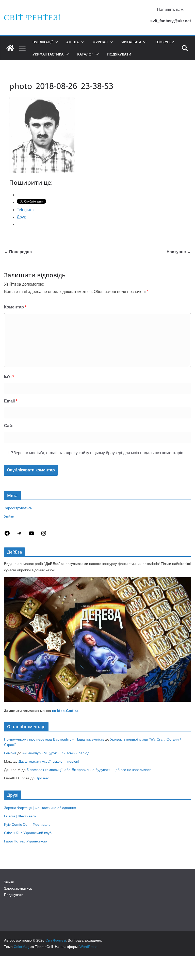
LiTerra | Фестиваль (20, 816)
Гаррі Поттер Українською (25, 841)
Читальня (131, 42)
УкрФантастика (47, 54)
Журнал (100, 42)
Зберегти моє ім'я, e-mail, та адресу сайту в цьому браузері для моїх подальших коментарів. (97, 453)
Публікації (42, 42)
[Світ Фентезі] (10, 48)
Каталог (85, 54)
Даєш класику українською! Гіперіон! (49, 761)
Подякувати (119, 54)
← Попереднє (18, 252)
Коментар (15, 307)
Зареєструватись (18, 508)
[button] (55, 42)
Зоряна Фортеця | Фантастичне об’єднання (40, 808)
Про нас (42, 778)
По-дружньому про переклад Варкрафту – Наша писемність (54, 739)
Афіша (72, 42)
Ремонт (10, 753)
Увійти (9, 516)
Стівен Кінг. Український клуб (28, 833)
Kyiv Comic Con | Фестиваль (27, 824)
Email (10, 401)
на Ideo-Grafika (65, 711)
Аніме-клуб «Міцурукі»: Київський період (55, 753)
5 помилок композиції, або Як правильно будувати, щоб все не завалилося (89, 770)
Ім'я (9, 377)
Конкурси (164, 42)
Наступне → (179, 252)
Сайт (9, 426)
